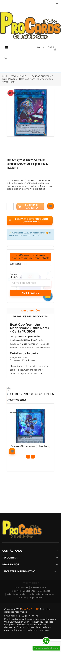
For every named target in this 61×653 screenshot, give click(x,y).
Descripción (30, 310)
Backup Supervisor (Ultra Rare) (30, 446)
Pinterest (29, 616)
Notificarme (30, 292)
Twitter (19, 616)
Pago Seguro (35, 598)
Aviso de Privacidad (16, 594)
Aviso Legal (44, 591)
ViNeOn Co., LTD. (30, 609)
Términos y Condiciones (23, 591)
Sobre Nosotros (38, 587)
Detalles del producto (30, 316)
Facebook (16, 616)
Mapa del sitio (20, 587)
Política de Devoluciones (41, 594)
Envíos (22, 598)
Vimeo (33, 616)
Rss (23, 616)
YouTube (26, 616)
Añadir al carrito (32, 206)
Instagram (37, 616)
